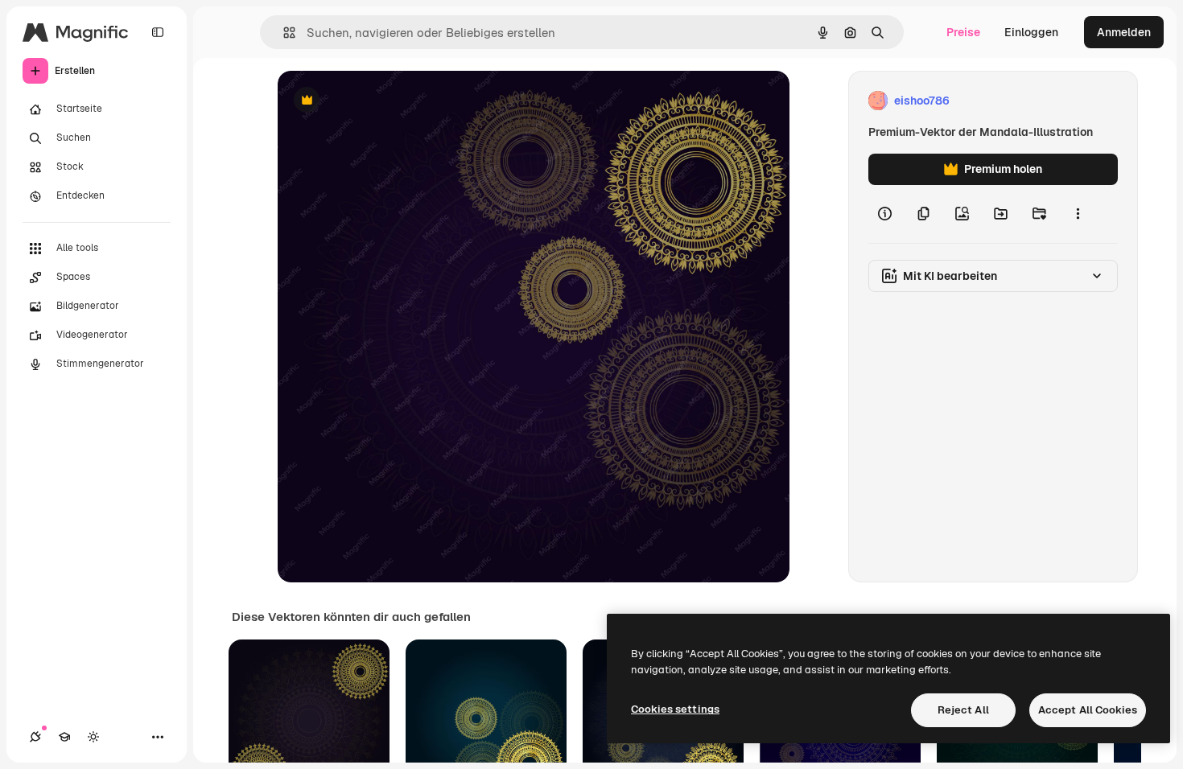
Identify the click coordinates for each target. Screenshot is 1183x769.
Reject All (963, 710)
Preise (963, 32)
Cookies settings (675, 709)
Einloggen (1031, 32)
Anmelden (1124, 32)
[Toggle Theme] (93, 737)
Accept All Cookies (1087, 710)
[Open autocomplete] (283, 33)
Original (380, 101)
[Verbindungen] (35, 737)
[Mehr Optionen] (1077, 214)
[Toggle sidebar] (158, 32)
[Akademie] (64, 737)
